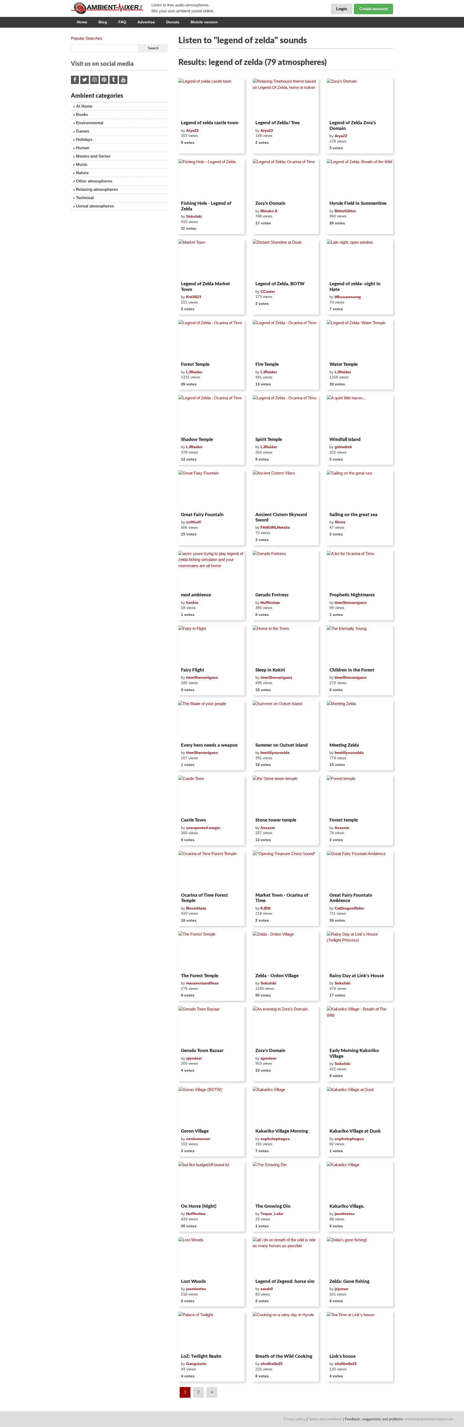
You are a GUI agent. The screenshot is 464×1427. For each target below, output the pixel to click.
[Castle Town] (211, 795)
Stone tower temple (275, 820)
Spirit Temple (268, 439)
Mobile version (204, 22)
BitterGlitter (345, 211)
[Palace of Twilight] (211, 1332)
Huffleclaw (270, 602)
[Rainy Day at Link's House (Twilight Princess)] (360, 951)
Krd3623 (193, 297)
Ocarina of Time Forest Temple (204, 898)
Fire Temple (267, 364)
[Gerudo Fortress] (286, 570)
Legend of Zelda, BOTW (280, 284)
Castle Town (193, 820)
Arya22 (192, 130)
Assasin (267, 828)
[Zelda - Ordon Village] (286, 951)
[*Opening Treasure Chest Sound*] (286, 870)
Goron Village (195, 1131)
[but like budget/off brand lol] (211, 1182)
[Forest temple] (360, 795)
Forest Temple (195, 364)
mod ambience (196, 595)
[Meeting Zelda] (360, 720)
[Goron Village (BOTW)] (211, 1106)
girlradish (343, 447)
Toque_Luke (271, 1213)
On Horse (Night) (198, 1206)
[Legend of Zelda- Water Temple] (360, 340)
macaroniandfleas (202, 983)
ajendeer (194, 1058)
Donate (172, 22)
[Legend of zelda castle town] (211, 98)
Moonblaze (196, 908)
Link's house (342, 1356)
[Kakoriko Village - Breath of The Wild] (360, 1026)
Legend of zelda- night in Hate (354, 286)
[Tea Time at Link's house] (360, 1332)
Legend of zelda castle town (209, 123)
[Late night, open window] (360, 259)
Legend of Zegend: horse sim (284, 1281)
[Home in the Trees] (286, 645)
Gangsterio (196, 1364)
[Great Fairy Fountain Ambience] (360, 870)
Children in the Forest (351, 670)
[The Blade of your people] (211, 720)
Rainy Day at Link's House (356, 975)
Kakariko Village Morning (281, 1131)
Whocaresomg (348, 297)
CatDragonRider (349, 908)
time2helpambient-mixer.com (429, 1419)
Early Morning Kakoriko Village (354, 1053)
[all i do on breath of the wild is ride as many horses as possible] (286, 1257)
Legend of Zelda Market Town (205, 286)
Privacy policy (295, 1419)
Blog (103, 22)
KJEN (265, 908)
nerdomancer (198, 1139)
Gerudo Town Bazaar (202, 1050)
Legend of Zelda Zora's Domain (352, 125)
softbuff (193, 522)
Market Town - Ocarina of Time (281, 898)
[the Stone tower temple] (286, 795)
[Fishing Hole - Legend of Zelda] (211, 179)
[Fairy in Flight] (211, 645)
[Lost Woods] (211, 1257)
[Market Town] (211, 259)
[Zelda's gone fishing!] (360, 1257)
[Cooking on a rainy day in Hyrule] (286, 1332)
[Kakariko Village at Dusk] (360, 1106)
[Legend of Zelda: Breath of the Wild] (360, 179)
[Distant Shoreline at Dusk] (286, 259)
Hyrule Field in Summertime (357, 203)
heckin (192, 602)
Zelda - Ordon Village (277, 975)
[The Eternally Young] (360, 645)
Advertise (146, 22)
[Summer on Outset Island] (286, 720)
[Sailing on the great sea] (360, 490)
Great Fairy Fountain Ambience (350, 898)
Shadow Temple (197, 439)
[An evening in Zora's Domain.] (286, 1026)
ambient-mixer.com (111, 8)
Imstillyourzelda (274, 752)
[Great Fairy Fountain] (211, 490)
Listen (191, 111)
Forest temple (343, 820)
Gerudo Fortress (272, 595)
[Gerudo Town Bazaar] (211, 1026)
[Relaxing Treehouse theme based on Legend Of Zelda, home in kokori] (286, 98)
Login (341, 8)
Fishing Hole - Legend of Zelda (206, 206)
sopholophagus (275, 1139)
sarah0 (266, 1289)
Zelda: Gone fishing (349, 1281)
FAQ (122, 22)
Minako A (268, 211)
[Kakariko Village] (286, 1106)
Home (82, 22)
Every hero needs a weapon (209, 745)
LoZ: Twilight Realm (201, 1356)
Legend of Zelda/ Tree (277, 123)
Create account (373, 8)
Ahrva (340, 522)
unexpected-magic (203, 828)
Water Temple (343, 364)
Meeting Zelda (344, 745)
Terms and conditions (325, 1419)
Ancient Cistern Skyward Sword (281, 517)
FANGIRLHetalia (275, 527)
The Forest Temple (199, 975)
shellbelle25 (271, 1364)
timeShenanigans (351, 602)
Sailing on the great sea (353, 514)
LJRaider (194, 372)
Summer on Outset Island (281, 745)
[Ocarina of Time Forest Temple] (211, 870)
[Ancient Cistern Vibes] (286, 490)
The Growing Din (273, 1206)
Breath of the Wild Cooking (283, 1356)
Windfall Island (345, 439)
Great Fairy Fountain (202, 514)
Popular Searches (86, 38)
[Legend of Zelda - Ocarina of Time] (211, 340)
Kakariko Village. (346, 1206)
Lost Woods (193, 1281)
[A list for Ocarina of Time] (360, 570)
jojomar (341, 1289)
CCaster (267, 291)
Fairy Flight (192, 670)
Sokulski (194, 216)
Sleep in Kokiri (270, 670)
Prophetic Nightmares (352, 595)
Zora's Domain (270, 203)
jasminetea (344, 1213)
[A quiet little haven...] (360, 415)
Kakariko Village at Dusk (355, 1131)
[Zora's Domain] (360, 98)
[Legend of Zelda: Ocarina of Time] (286, 179)
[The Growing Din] (286, 1182)
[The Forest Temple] (211, 951)
